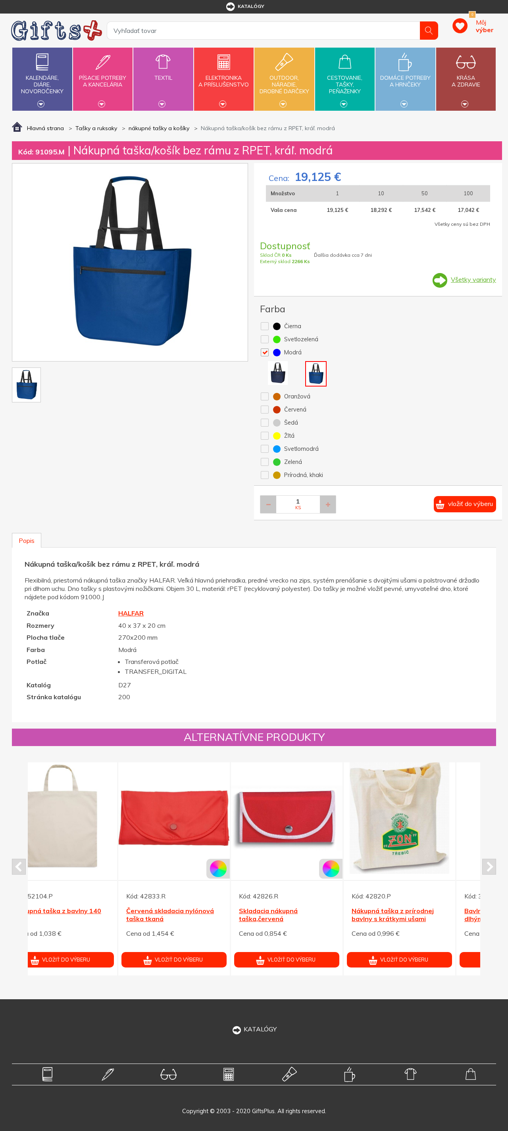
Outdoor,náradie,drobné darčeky (284, 84)
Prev (19, 867)
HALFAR (131, 613)
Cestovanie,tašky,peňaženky (344, 84)
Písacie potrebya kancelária (102, 81)
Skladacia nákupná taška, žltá (420, 911)
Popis (27, 540)
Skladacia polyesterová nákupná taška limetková (188, 915)
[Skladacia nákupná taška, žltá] (422, 818)
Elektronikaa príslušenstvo (223, 81)
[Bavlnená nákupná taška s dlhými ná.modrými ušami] (84, 818)
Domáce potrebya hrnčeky (405, 81)
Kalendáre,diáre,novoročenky (42, 84)
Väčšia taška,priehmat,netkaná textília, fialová (299, 919)
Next (489, 867)
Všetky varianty (473, 279)
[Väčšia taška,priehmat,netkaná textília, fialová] (309, 818)
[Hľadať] (429, 30)
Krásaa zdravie (466, 81)
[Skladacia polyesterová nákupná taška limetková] (196, 818)
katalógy (251, 6)
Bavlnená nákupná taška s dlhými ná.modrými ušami (77, 915)
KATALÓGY (260, 1029)
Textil (163, 77)
